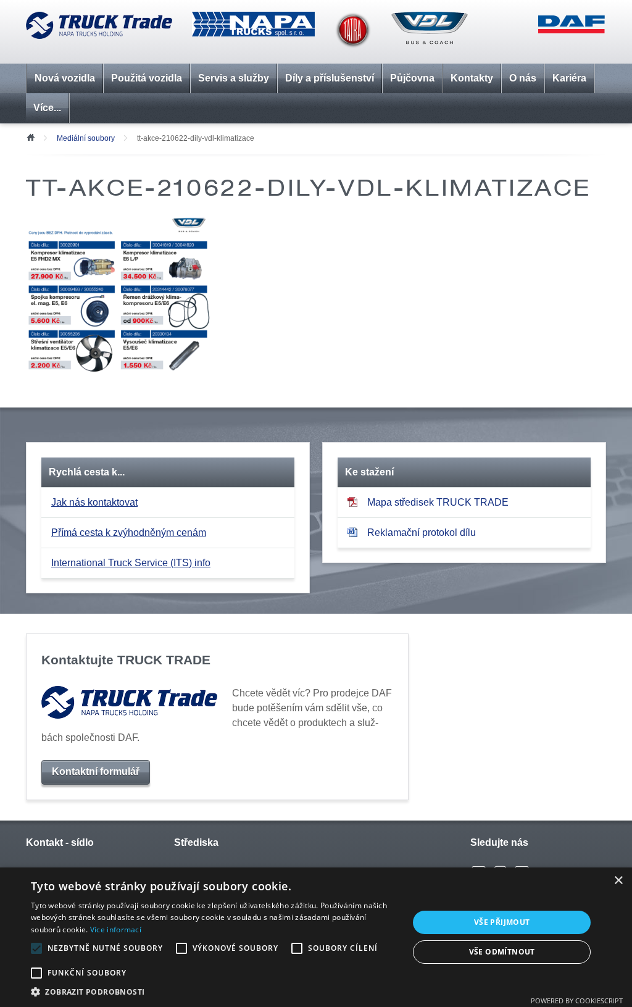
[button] (214, 991)
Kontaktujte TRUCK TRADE (125, 660)
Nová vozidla (65, 78)
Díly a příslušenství (329, 78)
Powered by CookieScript (577, 1000)
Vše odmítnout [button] (502, 951)
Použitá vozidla (146, 78)
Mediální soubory (86, 138)
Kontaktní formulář (95, 771)
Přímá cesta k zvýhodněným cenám (128, 532)
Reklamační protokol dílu (421, 532)
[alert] (316, 937)
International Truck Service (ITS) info (130, 563)
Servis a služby (233, 78)
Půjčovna (412, 78)
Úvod (30, 136)
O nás (522, 78)
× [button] (618, 880)
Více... (47, 107)
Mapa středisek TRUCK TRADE (438, 502)
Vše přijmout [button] (502, 922)
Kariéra (569, 78)
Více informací (115, 929)
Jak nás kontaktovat (94, 502)
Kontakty (472, 78)
